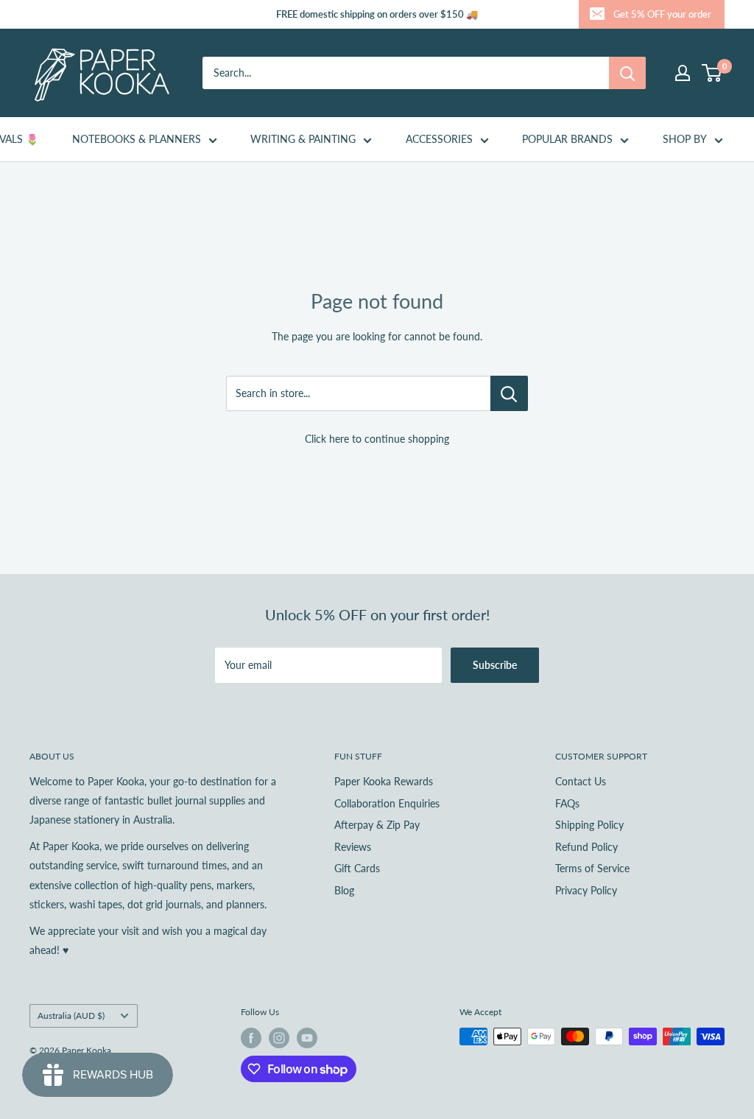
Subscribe (495, 665)
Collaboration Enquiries (387, 803)
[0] (712, 73)
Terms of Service (592, 868)
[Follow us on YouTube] (307, 1038)
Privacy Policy (586, 890)
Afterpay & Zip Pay (377, 824)
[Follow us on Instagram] (279, 1038)
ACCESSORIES (439, 139)
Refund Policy (586, 847)
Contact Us (580, 781)
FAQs (567, 803)
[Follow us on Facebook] (251, 1038)
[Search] (627, 73)
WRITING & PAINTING (303, 139)
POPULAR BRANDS (567, 139)
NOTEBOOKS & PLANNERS (136, 139)
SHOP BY (685, 139)
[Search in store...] (509, 393)
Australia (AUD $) (71, 1015)
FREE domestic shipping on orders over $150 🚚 (377, 14)
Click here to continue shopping (377, 438)
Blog (344, 890)
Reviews (352, 847)
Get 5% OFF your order (662, 14)
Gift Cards (357, 868)
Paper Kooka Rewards (383, 781)
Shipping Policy (589, 824)
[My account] (682, 73)
